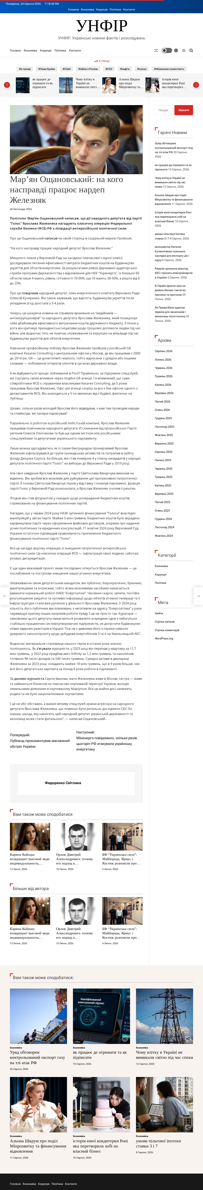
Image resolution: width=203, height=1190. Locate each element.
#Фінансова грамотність (169, 68)
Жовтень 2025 (164, 435)
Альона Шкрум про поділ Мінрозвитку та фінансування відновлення (86, 87)
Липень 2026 (163, 359)
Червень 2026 (163, 367)
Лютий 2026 (162, 401)
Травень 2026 (163, 376)
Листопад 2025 (164, 426)
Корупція (102, 9)
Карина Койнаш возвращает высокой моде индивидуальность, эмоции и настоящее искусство (30, 863)
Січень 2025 (162, 510)
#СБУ (108, 68)
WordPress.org (164, 638)
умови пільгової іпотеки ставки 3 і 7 (174, 83)
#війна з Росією (88, 68)
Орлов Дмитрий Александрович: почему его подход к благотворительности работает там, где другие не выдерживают (75, 865)
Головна (73, 9)
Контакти (129, 9)
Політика (115, 9)
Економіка (87, 9)
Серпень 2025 (163, 451)
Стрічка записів (165, 621)
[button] (7, 85)
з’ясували (43, 648)
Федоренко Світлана (63, 783)
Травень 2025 (163, 477)
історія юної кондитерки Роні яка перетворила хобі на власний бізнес (130, 87)
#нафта (124, 68)
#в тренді (25, 68)
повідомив (30, 293)
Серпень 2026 (163, 351)
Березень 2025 (164, 493)
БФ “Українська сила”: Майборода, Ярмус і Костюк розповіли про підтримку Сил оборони (120, 861)
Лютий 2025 (162, 502)
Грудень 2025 (163, 418)
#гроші (141, 68)
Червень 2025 (163, 468)
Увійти (159, 613)
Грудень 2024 (163, 518)
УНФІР (102, 25)
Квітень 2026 (163, 384)
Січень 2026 (162, 409)
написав (51, 238)
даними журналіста (29, 678)
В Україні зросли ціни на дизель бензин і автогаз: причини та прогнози (170, 290)
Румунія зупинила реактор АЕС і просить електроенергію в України (174, 273)
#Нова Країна (46, 68)
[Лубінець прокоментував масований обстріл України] (5, 596)
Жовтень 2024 (164, 535)
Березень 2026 (164, 393)
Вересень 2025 (164, 443)
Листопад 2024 (164, 527)
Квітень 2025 (163, 485)
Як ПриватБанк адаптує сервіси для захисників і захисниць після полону (170, 312)
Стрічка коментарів (167, 630)
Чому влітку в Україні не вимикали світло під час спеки (44, 85)
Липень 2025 (163, 460)
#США (67, 68)
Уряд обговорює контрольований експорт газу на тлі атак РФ (174, 148)
